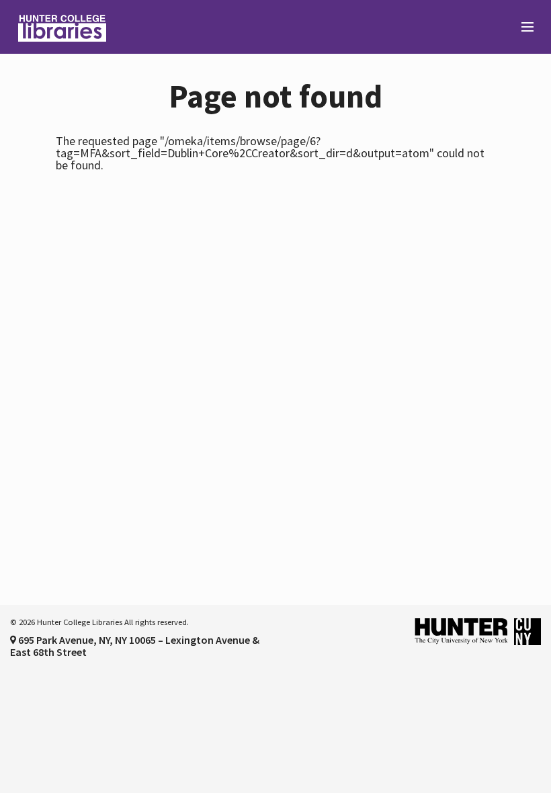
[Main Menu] (521, 27)
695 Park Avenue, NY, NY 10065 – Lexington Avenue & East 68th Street (134, 646)
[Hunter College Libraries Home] (138, 27)
